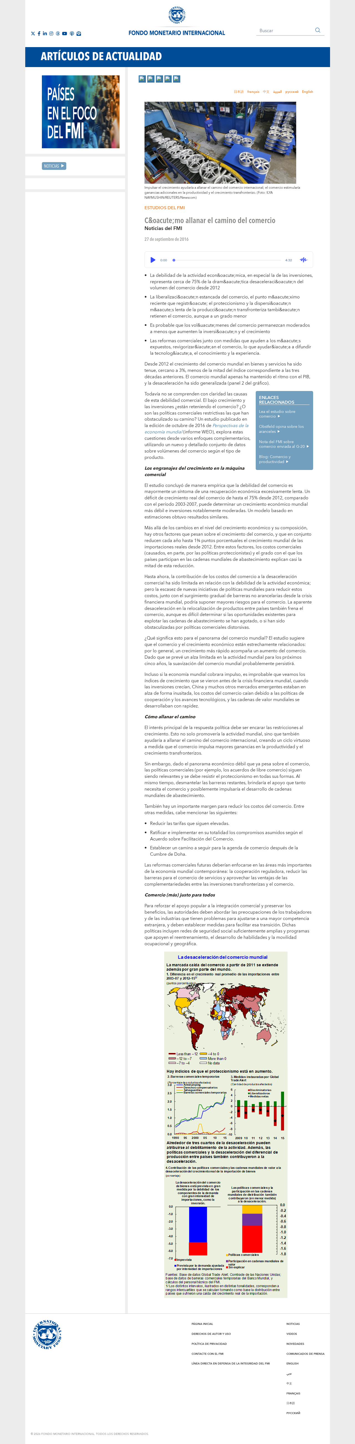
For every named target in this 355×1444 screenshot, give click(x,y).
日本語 (239, 92)
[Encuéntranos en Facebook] (39, 33)
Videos (291, 1333)
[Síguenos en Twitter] (33, 33)
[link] (142, 79)
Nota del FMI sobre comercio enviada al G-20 (282, 444)
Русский (293, 1413)
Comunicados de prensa (305, 1353)
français (253, 92)
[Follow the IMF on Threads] (58, 33)
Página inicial (202, 1324)
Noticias (51, 165)
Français (293, 1393)
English (307, 92)
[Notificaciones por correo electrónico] (79, 33)
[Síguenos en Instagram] (51, 33)
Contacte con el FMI (208, 1353)
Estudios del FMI (164, 208)
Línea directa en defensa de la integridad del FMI (231, 1363)
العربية (277, 92)
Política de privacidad (209, 1343)
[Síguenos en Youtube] (64, 33)
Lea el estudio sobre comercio (277, 414)
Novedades (295, 1343)
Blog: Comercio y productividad (275, 459)
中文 (266, 92)
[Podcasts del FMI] (72, 33)
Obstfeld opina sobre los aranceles (281, 429)
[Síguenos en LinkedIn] (45, 33)
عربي (289, 1373)
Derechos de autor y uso (211, 1333)
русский (291, 92)
